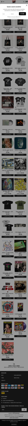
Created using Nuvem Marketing (14, 18)
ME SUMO (22, 14)
